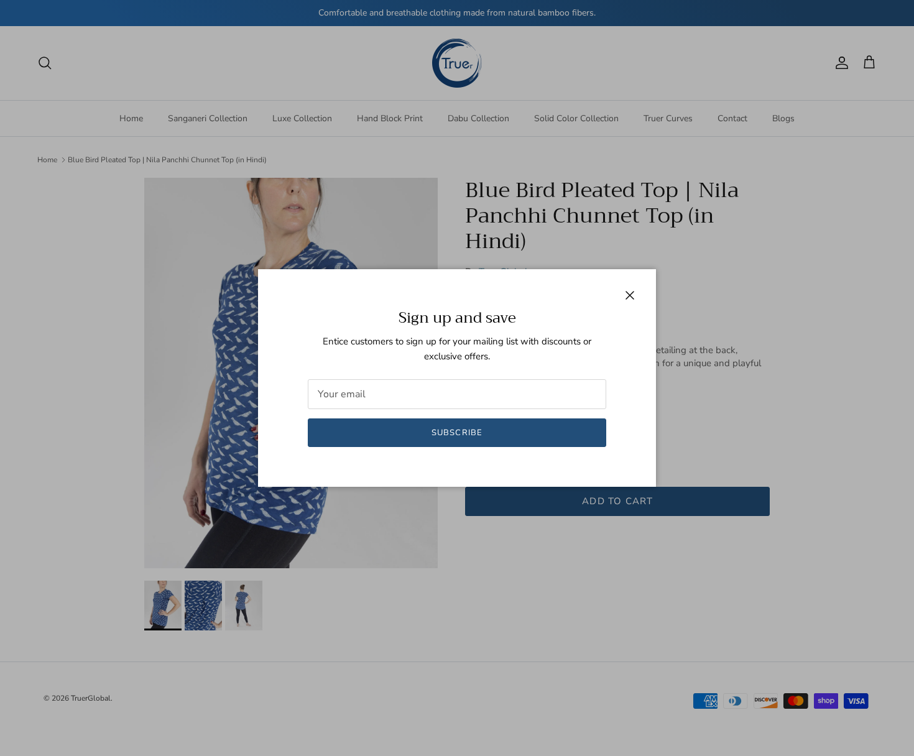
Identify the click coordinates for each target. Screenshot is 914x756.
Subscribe (457, 432)
